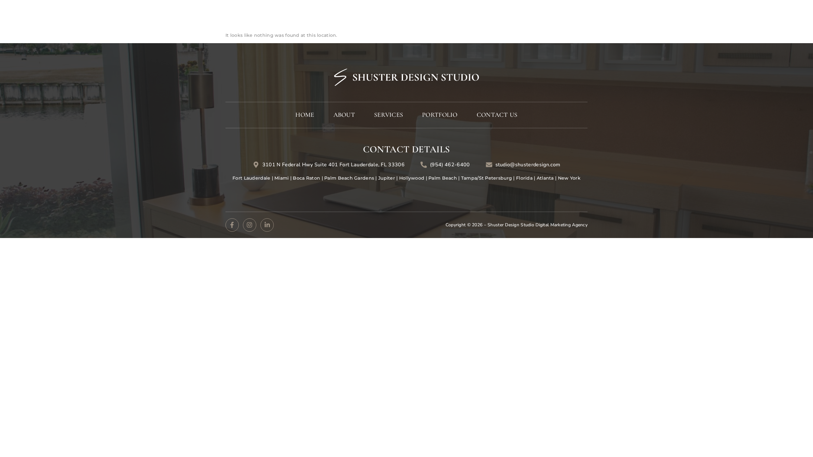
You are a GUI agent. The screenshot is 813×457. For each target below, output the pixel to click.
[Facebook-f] (232, 225)
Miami (281, 178)
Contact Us (744, 14)
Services (614, 14)
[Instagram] (249, 225)
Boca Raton (306, 178)
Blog (704, 14)
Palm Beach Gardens (349, 178)
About (578, 14)
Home (547, 14)
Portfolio (667, 14)
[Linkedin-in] (267, 225)
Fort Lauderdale (252, 178)
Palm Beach (443, 178)
